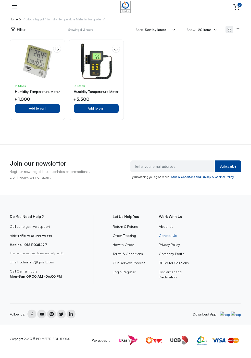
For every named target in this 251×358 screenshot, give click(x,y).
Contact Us (167, 235)
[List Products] (237, 29)
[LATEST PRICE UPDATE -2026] (125, 7)
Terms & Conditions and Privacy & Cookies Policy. (201, 177)
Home (13, 19)
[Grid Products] (229, 29)
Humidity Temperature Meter (37, 91)
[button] (236, 7)
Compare (59, 66)
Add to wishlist (57, 48)
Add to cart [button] (37, 108)
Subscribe (228, 166)
